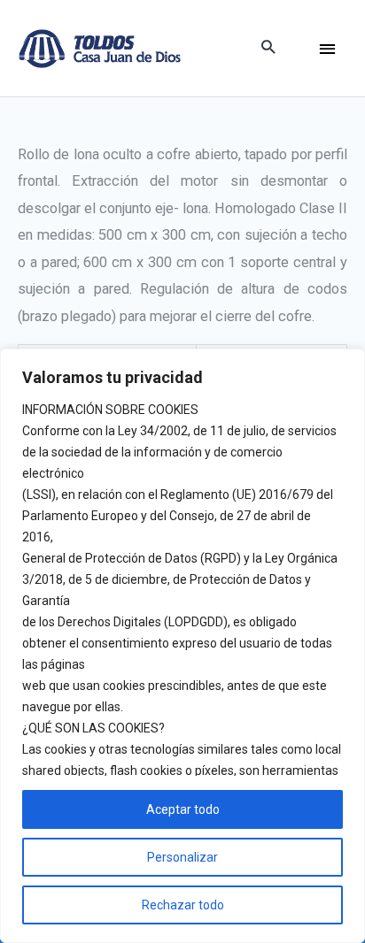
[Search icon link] (268, 48)
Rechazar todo (183, 905)
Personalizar (182, 857)
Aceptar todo (183, 809)
